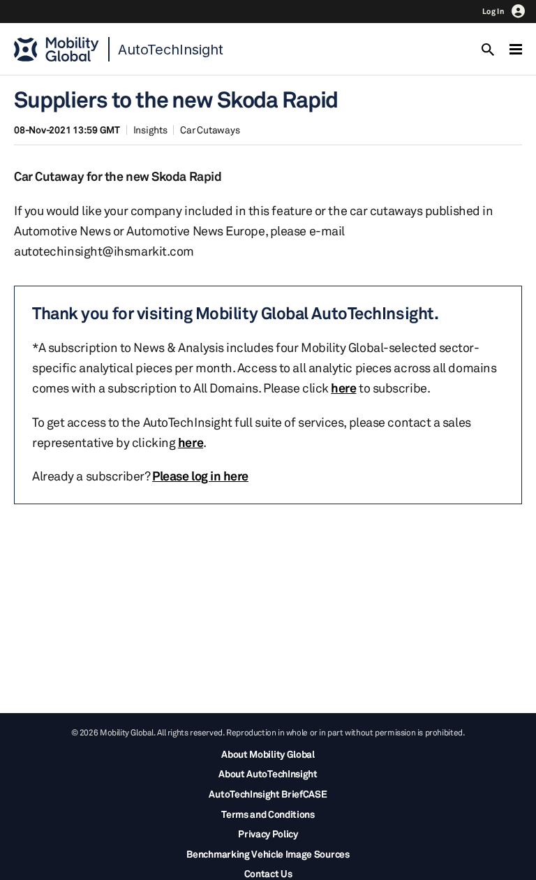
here (343, 387)
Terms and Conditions (268, 814)
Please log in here (200, 475)
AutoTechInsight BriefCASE (268, 794)
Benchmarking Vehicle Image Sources (267, 854)
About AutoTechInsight (267, 773)
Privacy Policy (268, 833)
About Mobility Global (267, 754)
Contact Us (268, 873)
